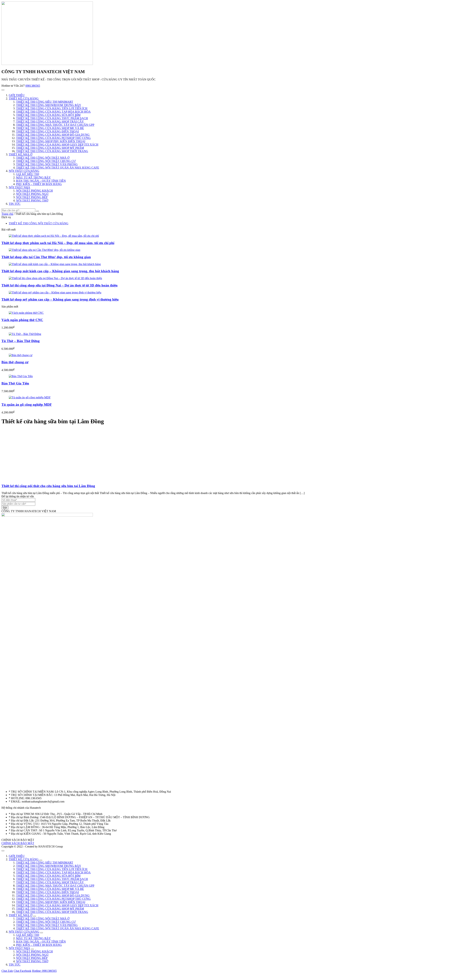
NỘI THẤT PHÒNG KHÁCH (34, 190)
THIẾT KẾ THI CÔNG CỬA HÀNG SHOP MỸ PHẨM (50, 147)
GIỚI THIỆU (17, 95)
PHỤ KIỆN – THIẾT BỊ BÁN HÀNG (39, 184)
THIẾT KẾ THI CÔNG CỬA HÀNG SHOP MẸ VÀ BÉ (50, 128)
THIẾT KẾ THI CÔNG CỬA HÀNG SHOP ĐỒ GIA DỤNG (53, 134)
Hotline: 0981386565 (44, 970)
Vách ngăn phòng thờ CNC (22, 320)
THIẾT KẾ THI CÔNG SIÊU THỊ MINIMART (44, 101)
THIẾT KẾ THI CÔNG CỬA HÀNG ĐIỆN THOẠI (47, 131)
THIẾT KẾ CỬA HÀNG (24, 98)
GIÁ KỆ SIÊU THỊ (27, 174)
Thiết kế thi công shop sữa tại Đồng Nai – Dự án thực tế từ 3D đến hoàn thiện (59, 285)
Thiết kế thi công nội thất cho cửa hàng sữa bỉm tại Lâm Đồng (48, 486)
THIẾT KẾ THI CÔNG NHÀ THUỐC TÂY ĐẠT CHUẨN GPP (55, 124)
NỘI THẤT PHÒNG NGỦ (32, 193)
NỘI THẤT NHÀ (19, 187)
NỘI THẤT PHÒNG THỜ (32, 200)
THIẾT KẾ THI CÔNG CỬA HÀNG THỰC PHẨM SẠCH (52, 118)
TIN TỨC (14, 203)
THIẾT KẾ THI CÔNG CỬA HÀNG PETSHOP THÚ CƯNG (53, 138)
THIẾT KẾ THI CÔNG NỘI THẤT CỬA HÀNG (38, 223)
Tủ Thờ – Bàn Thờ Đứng (20, 341)
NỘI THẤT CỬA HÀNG (24, 170)
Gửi (5, 507)
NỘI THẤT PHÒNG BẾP (32, 197)
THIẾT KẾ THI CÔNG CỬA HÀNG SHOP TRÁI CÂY (50, 121)
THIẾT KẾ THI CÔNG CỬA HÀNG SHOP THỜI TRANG (52, 151)
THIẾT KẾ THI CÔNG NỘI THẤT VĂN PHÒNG (47, 164)
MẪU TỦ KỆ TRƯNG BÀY (33, 177)
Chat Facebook (22, 970)
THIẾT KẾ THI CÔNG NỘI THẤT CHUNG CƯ (46, 161)
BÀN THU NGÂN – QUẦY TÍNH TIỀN (41, 180)
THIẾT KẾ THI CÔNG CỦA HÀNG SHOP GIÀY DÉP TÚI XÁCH (57, 144)
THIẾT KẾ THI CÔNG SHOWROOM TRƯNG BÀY (48, 105)
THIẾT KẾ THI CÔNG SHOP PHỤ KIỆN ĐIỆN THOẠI (50, 141)
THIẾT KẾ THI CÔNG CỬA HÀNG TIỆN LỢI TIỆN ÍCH (51, 108)
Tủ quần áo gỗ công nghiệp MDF (26, 404)
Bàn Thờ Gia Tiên (15, 383)
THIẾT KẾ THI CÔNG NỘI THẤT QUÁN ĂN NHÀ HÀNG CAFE (57, 167)
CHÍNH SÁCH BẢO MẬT (17, 843)
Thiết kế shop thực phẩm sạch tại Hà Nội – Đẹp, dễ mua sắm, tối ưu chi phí (57, 243)
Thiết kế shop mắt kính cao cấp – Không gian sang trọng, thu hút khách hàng (60, 271)
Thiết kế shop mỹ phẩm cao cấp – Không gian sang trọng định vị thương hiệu (60, 299)
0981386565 (32, 85)
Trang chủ (7, 213)
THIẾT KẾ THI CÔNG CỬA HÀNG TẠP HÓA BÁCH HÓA (53, 111)
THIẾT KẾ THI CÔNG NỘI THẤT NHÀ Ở (42, 157)
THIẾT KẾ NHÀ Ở (20, 154)
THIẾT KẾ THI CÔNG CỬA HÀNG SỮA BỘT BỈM (48, 114)
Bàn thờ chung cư (14, 362)
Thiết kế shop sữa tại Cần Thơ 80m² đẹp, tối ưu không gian (46, 257)
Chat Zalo (7, 970)
